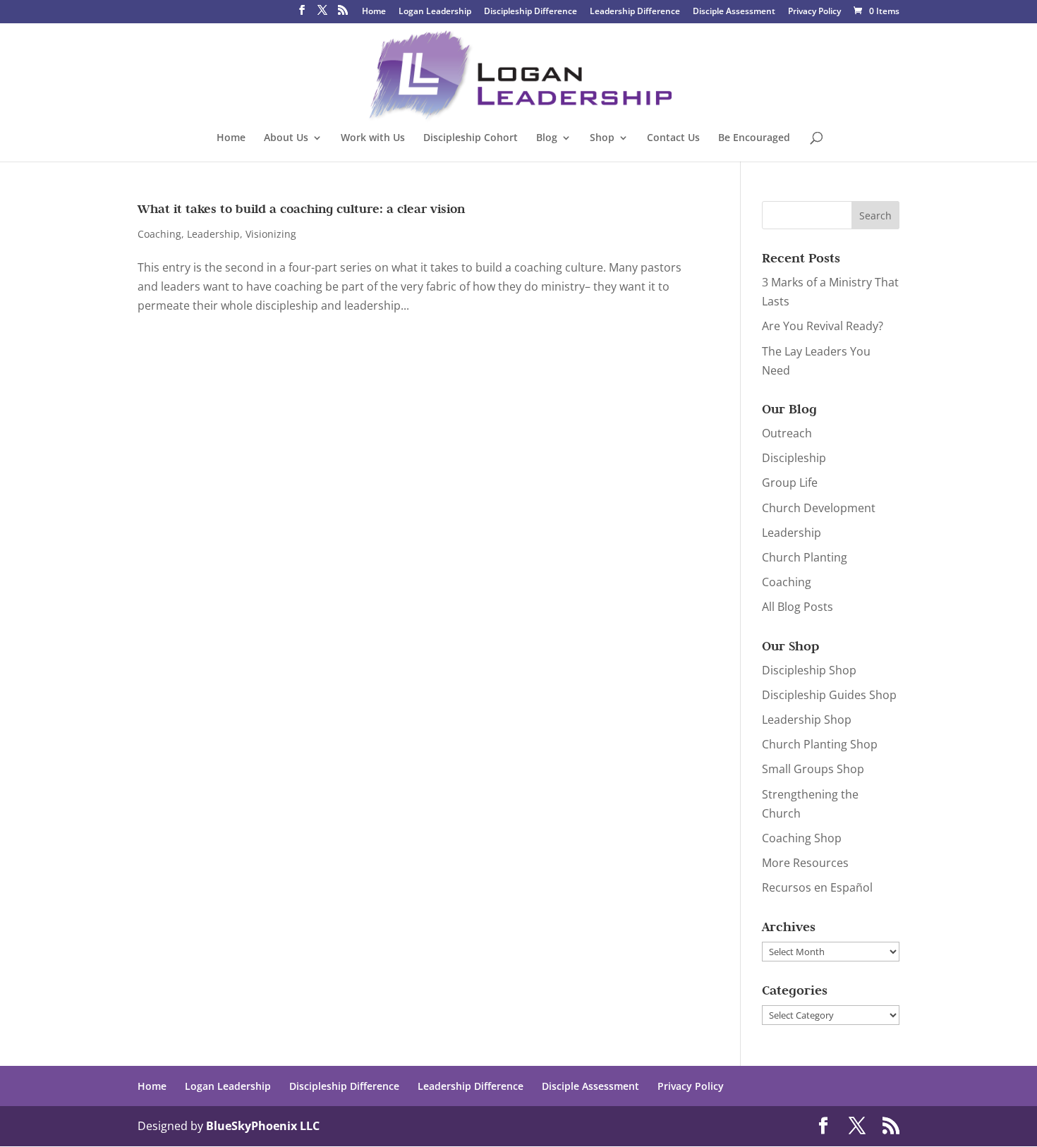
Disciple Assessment (734, 12)
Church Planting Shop (820, 744)
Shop (602, 138)
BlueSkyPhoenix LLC (263, 1126)
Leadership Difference (635, 12)
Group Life (790, 482)
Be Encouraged (754, 138)
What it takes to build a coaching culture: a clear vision (301, 209)
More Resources (805, 862)
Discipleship (794, 458)
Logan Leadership (435, 12)
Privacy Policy (814, 12)
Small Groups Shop (813, 769)
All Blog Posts (797, 606)
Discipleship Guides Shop (829, 695)
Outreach (787, 433)
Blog (546, 138)
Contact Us (673, 138)
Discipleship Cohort (470, 138)
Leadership (213, 234)
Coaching (159, 234)
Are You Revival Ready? (822, 326)
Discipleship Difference (530, 12)
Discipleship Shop (809, 670)
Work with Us (373, 138)
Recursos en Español (817, 887)
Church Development (818, 508)
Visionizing (270, 234)
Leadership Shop (806, 719)
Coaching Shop (802, 838)
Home (374, 12)
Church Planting (804, 557)
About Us (286, 138)
